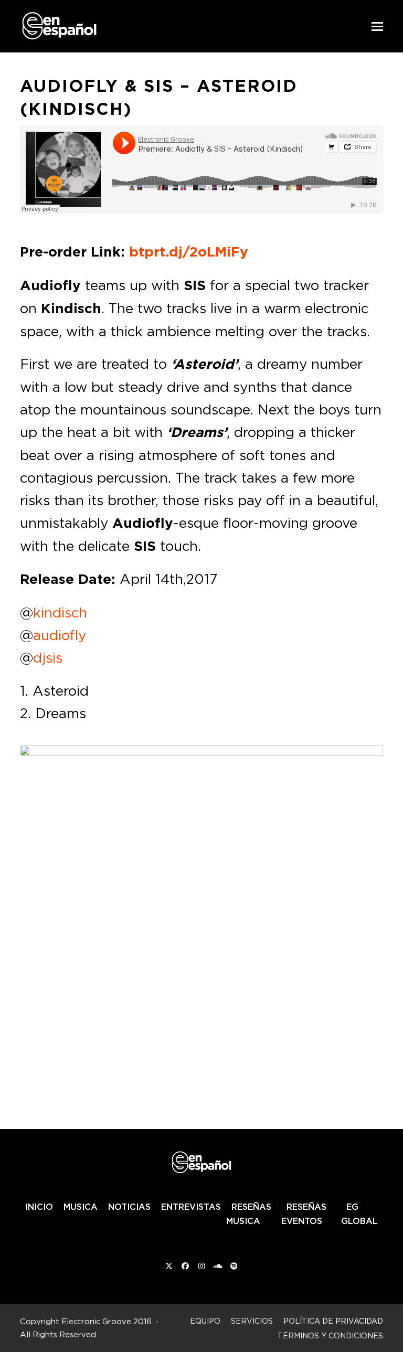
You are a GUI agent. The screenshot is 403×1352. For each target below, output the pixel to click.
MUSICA (80, 1206)
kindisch (60, 612)
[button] (377, 26)
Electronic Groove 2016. (107, 1321)
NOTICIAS (129, 1206)
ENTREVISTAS (191, 1206)
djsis (47, 657)
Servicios (252, 1320)
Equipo (205, 1320)
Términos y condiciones (330, 1335)
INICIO (39, 1206)
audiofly (59, 634)
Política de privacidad (333, 1320)
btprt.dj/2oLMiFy (188, 252)
